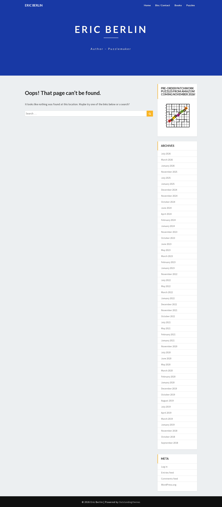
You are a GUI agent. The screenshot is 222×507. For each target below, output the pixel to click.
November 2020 (169, 346)
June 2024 (166, 207)
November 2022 (169, 274)
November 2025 (169, 171)
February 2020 (168, 376)
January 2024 (168, 226)
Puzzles (190, 5)
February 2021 (168, 334)
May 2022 (166, 286)
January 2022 (168, 298)
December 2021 (169, 304)
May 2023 (166, 250)
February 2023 (168, 262)
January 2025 (168, 183)
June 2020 (166, 358)
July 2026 (166, 153)
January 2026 (168, 165)
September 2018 (169, 442)
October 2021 (168, 316)
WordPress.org (168, 484)
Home (147, 5)
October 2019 (168, 394)
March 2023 (167, 256)
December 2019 (169, 388)
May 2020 (166, 364)
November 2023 (169, 231)
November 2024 (169, 195)
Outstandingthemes (129, 502)
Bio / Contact (162, 5)
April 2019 (166, 412)
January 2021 (168, 340)
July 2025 (166, 177)
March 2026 (167, 159)
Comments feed (169, 478)
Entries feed (167, 472)
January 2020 (168, 382)
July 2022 (166, 280)
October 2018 (168, 436)
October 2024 (168, 201)
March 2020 (167, 370)
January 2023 (168, 268)
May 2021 (166, 328)
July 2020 (166, 352)
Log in (164, 466)
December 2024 (169, 189)
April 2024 (166, 213)
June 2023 (166, 243)
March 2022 (167, 292)
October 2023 (168, 237)
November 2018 (169, 430)
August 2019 (167, 400)
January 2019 (168, 424)
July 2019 (166, 406)
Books (178, 5)
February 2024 (168, 219)
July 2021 (166, 322)
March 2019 (167, 418)
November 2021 (169, 310)
